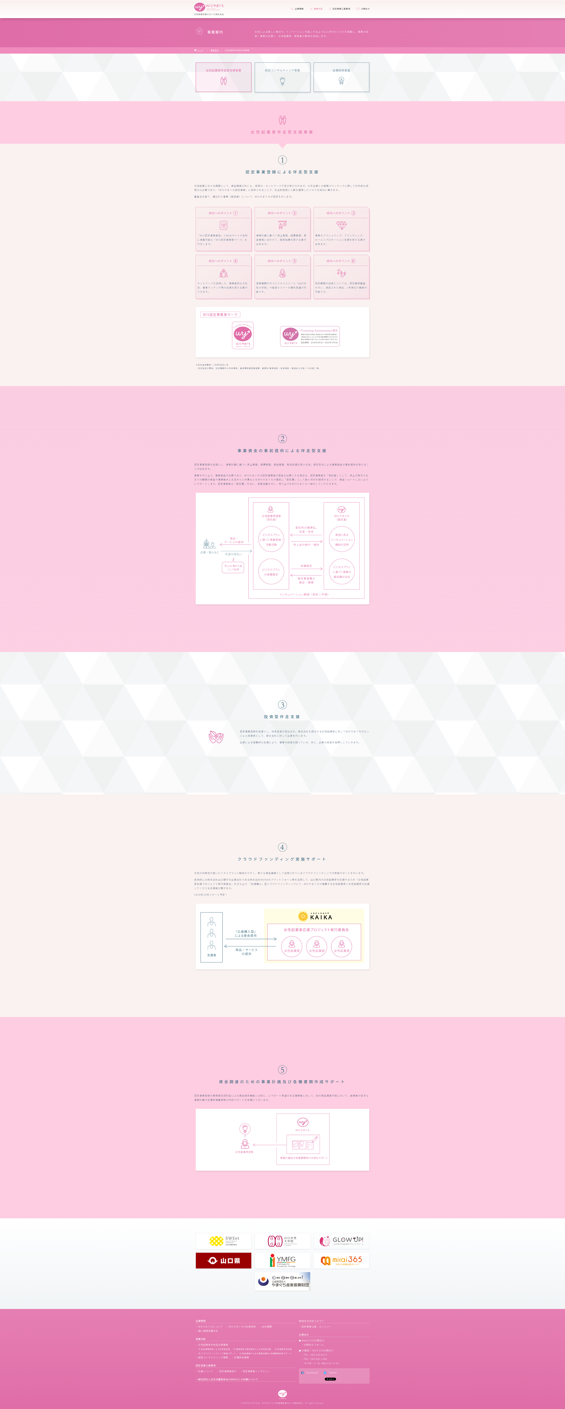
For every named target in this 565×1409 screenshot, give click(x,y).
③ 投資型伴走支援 (283, 1349)
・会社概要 (265, 1326)
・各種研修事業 (240, 1357)
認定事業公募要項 (341, 8)
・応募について (204, 1371)
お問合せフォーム (314, 1344)
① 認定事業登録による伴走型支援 (214, 1349)
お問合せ (365, 8)
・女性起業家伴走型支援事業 (212, 1344)
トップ (200, 50)
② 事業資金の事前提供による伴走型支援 (252, 1349)
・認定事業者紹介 (227, 1371)
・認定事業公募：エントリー (315, 1326)
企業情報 (299, 8)
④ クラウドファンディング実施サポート (217, 1353)
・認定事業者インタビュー (255, 1371)
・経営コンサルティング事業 (212, 1357)
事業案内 (215, 50)
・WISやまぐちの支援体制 (241, 1326)
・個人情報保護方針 (207, 1331)
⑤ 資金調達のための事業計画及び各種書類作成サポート (266, 1353)
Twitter (331, 1372)
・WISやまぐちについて (209, 1326)
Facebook (311, 1372)
